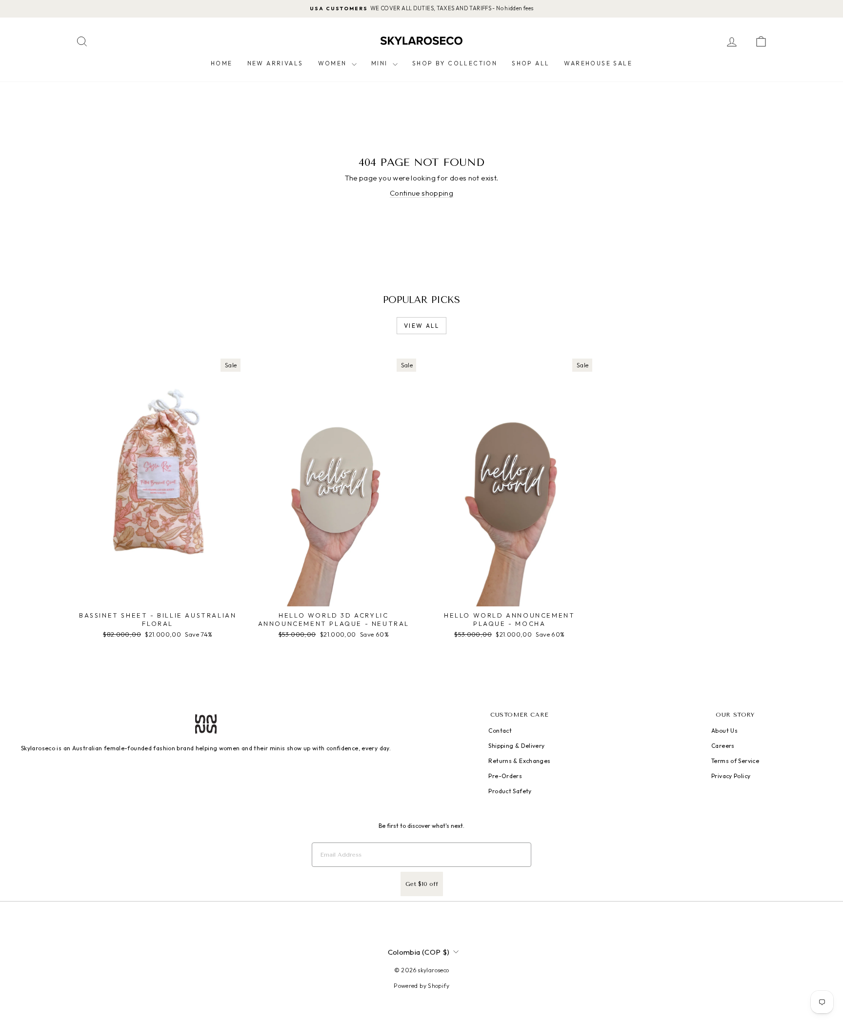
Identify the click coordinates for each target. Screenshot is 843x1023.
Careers (723, 745)
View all (421, 325)
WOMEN (333, 63)
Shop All (530, 63)
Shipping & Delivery (516, 745)
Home (222, 63)
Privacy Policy (730, 776)
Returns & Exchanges (519, 760)
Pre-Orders (505, 776)
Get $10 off (421, 884)
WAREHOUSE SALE (598, 63)
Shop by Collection (454, 63)
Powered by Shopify (421, 985)
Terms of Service (735, 760)
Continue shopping (421, 193)
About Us (724, 730)
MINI (380, 63)
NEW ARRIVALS (275, 63)
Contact (500, 730)
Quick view (157, 596)
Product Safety (509, 791)
